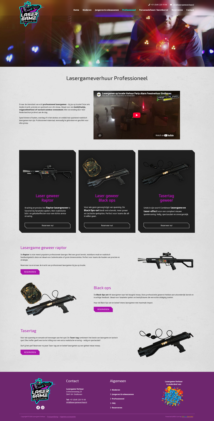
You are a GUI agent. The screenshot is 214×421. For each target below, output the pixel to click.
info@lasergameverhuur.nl (183, 4)
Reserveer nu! (47, 225)
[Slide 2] (111, 61)
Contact (190, 10)
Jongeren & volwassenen (107, 10)
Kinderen (87, 10)
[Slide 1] (107, 61)
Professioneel (129, 10)
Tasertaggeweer (166, 198)
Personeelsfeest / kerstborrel (153, 10)
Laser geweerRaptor (47, 198)
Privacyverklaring (52, 417)
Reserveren (177, 10)
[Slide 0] (103, 61)
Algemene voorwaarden (68, 417)
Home (76, 10)
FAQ (113, 403)
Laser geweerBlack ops (107, 198)
